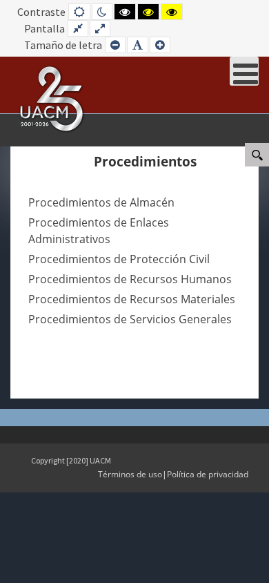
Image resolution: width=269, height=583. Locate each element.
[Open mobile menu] (244, 71)
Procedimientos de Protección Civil (119, 259)
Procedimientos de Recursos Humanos (130, 279)
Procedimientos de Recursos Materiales (131, 299)
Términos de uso (130, 474)
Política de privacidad (207, 474)
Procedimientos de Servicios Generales (130, 319)
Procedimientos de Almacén (101, 202)
